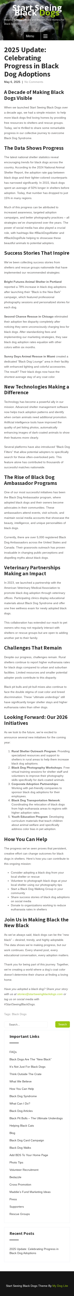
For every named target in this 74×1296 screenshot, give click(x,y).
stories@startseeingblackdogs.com (40, 994)
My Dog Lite (60, 1285)
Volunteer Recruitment (23, 1169)
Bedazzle (15, 1177)
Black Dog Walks (20, 1147)
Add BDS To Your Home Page (28, 1155)
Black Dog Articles (21, 1110)
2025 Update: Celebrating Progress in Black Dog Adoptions (34, 1251)
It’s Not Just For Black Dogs (27, 1066)
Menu (30, 36)
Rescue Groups (19, 1214)
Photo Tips (16, 1162)
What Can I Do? (19, 1103)
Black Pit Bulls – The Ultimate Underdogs (36, 1118)
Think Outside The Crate (25, 1074)
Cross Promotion (20, 1184)
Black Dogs (19, 1014)
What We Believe (20, 1081)
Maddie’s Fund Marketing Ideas (30, 1192)
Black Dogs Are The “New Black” (30, 1059)
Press (13, 1199)
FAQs (13, 1052)
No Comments (33, 81)
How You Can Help (21, 1088)
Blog (12, 1133)
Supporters (16, 1206)
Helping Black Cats (21, 1125)
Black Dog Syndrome (23, 1096)
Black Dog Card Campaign (26, 1140)
